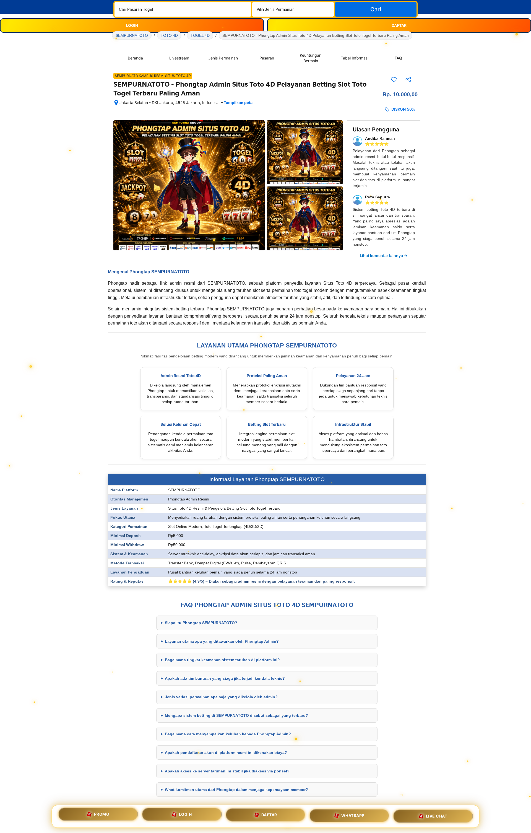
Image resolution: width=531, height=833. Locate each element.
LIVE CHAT (436, 815)
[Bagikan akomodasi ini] (408, 79)
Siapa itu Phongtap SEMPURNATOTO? (201, 623)
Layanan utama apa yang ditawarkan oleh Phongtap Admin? (222, 641)
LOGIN (185, 816)
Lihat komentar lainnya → (383, 255)
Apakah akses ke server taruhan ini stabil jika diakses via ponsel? (227, 771)
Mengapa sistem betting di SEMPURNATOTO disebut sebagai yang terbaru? (236, 715)
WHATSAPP (353, 815)
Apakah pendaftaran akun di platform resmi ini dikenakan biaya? (226, 752)
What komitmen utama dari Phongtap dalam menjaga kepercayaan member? (236, 789)
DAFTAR (269, 816)
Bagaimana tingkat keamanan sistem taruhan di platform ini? (222, 660)
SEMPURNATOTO (132, 35)
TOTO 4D (169, 35)
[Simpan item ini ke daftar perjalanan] (393, 79)
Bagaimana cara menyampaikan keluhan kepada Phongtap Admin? (228, 734)
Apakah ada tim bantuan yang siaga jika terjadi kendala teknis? (225, 678)
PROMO (102, 816)
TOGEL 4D (200, 35)
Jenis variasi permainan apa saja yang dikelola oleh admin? (221, 697)
